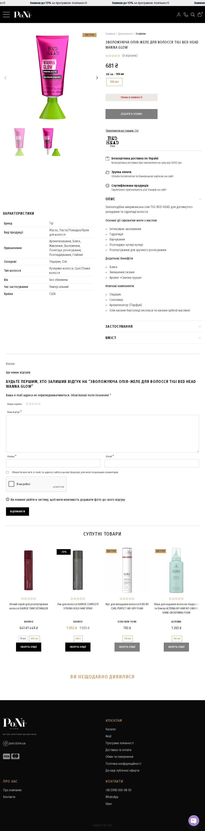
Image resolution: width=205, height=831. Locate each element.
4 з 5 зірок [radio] (36, 404)
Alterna (176, 621)
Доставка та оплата (118, 750)
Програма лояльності (120, 743)
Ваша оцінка (14, 404)
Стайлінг (141, 33)
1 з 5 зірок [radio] (27, 404)
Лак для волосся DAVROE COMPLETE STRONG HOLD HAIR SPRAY (78, 606)
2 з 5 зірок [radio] (30, 404)
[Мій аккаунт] (178, 14)
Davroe (28, 621)
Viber (109, 804)
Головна (110, 33)
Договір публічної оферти (122, 770)
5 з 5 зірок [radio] (39, 404)
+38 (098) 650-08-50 (118, 790)
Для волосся (125, 33)
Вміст (111, 338)
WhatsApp (112, 797)
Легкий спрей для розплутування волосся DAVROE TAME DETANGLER (28, 606)
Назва (11, 456)
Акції (108, 736)
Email (110, 456)
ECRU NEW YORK (127, 621)
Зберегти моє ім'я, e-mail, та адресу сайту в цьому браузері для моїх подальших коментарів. (65, 472)
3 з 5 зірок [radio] (33, 404)
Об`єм (109, 74)
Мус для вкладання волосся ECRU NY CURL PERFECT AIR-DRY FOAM (127, 606)
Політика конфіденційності (123, 764)
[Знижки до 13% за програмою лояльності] (102, 3)
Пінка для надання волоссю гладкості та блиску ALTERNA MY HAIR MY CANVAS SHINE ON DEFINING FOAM (176, 608)
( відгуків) (129, 55)
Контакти (9, 797)
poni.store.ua (16, 743)
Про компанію (12, 790)
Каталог (111, 729)
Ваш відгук (14, 412)
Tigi (51, 223)
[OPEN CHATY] (193, 820)
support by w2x (102, 825)
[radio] (114, 82)
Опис (110, 199)
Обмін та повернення (119, 757)
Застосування (119, 326)
